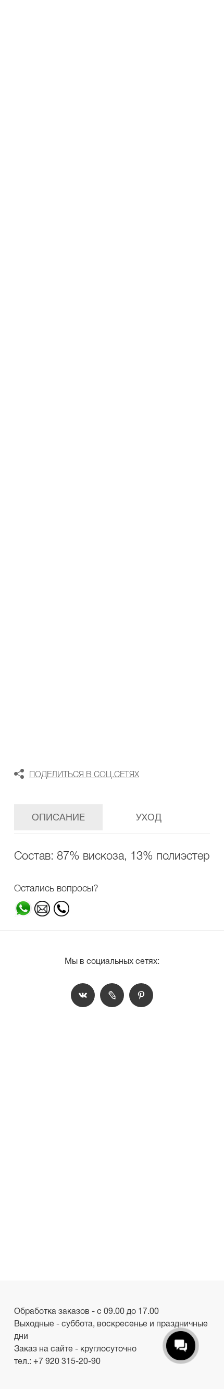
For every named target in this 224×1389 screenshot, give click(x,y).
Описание (58, 817)
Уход (148, 817)
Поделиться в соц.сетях (84, 774)
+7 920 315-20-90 (67, 1361)
